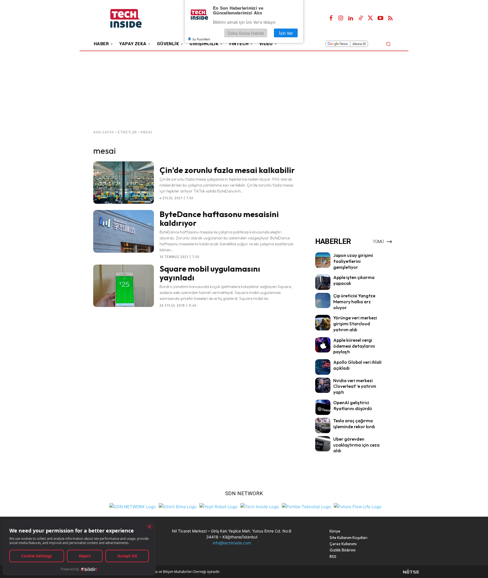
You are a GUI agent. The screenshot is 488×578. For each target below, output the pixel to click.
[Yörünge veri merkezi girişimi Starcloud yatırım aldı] (322, 322)
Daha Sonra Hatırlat (246, 33)
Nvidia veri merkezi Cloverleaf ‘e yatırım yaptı (354, 386)
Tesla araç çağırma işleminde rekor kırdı (354, 423)
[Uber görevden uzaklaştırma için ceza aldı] (322, 443)
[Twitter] (370, 18)
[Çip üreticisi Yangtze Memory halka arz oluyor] (322, 300)
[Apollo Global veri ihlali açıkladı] (322, 366)
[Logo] (133, 18)
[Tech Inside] (259, 506)
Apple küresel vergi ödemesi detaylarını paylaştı (354, 346)
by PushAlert (201, 39)
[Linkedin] (350, 18)
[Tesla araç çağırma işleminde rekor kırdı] (322, 425)
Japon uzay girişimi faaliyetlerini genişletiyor (353, 261)
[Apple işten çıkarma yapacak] (322, 282)
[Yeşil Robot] (218, 506)
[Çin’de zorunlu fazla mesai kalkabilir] (123, 182)
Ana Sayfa (103, 132)
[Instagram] (340, 18)
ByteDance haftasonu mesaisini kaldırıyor (219, 218)
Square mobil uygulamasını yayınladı (210, 273)
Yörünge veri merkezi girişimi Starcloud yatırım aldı (355, 323)
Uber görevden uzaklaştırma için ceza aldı (356, 445)
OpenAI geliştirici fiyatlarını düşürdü (352, 405)
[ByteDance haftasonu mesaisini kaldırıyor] (123, 231)
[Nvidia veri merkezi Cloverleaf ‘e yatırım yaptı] (322, 385)
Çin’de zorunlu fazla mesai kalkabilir (227, 170)
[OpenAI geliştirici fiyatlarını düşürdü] (322, 407)
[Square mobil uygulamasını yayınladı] (123, 286)
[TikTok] (360, 18)
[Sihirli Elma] (178, 506)
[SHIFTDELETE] (132, 506)
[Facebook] (331, 18)
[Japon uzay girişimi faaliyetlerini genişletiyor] (322, 260)
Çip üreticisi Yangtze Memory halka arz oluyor (354, 301)
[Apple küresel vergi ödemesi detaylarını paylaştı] (322, 344)
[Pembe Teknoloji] (306, 506)
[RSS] (390, 18)
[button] (388, 43)
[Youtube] (380, 18)
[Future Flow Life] (358, 506)
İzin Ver (286, 33)
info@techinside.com (232, 542)
